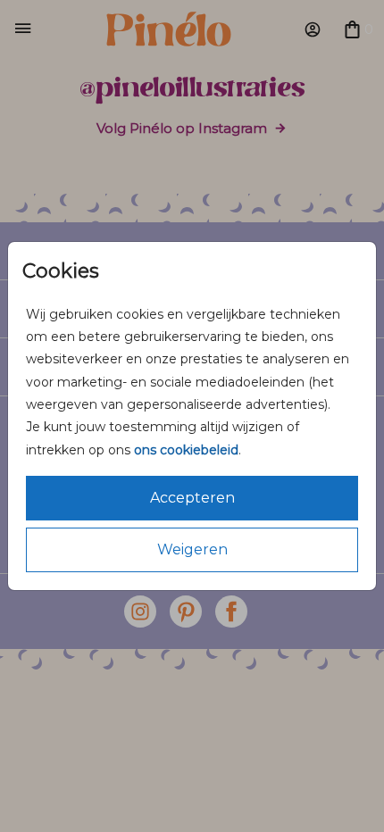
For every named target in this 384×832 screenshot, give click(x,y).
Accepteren (192, 497)
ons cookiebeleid (186, 450)
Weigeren (192, 549)
